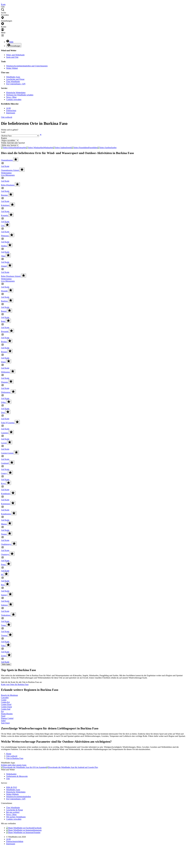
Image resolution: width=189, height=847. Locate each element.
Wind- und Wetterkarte (15, 55)
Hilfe (11, 42)
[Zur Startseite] (1, 2)
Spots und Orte (12, 57)
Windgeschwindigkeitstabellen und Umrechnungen (27, 66)
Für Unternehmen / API (15, 84)
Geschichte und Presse (15, 79)
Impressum (10, 113)
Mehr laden (6, 664)
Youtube (37, 832)
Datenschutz (11, 110)
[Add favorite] (15, 159)
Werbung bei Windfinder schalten (19, 95)
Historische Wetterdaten (15, 92)
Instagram (38, 830)
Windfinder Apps (13, 77)
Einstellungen (15, 46)
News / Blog (11, 97)
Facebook (38, 828)
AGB (8, 108)
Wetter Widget (12, 68)
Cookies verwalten (13, 99)
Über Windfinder (13, 81)
